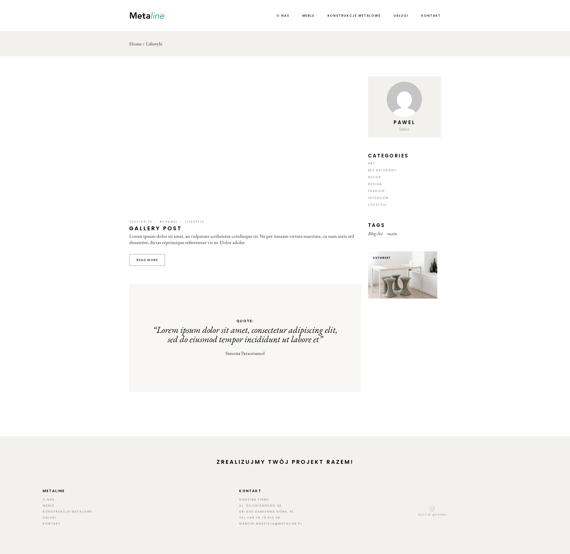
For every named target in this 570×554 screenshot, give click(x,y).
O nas (49, 499)
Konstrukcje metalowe (68, 511)
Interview (378, 198)
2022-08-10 (140, 222)
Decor (374, 177)
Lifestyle (194, 222)
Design (375, 184)
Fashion (376, 191)
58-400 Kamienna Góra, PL (266, 511)
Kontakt (52, 523)
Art (371, 163)
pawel (171, 222)
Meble (49, 505)
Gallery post (155, 228)
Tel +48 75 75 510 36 (259, 517)
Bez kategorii (382, 170)
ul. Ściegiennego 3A (260, 505)
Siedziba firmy (254, 499)
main (392, 233)
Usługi (50, 517)
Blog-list (375, 233)
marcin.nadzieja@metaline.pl (270, 523)
